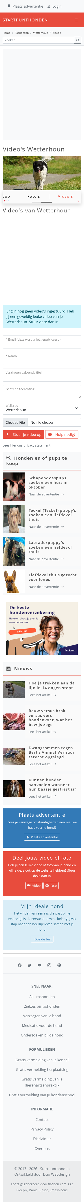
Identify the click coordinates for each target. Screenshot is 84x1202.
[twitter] (29, 965)
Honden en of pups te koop (36, 460)
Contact (42, 1119)
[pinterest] (59, 965)
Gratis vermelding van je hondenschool (42, 1095)
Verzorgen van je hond (42, 1015)
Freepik (21, 1190)
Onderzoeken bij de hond (42, 1035)
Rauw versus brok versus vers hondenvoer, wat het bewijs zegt (50, 717)
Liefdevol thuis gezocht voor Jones (53, 577)
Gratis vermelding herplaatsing (42, 1069)
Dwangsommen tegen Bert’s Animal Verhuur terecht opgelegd (52, 752)
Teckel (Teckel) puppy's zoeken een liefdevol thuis (52, 515)
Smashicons (59, 1190)
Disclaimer (42, 1138)
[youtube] (39, 965)
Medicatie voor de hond (42, 1025)
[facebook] (20, 965)
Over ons (42, 1148)
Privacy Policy (42, 1129)
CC (70, 1184)
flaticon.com (57, 1184)
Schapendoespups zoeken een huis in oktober (48, 482)
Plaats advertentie (28, 6)
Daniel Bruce (38, 1190)
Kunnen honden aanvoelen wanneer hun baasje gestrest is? (53, 784)
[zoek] (77, 40)
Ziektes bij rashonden (42, 1006)
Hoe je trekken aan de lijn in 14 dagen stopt (52, 685)
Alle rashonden (42, 996)
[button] (6, 202)
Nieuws (23, 668)
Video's (65, 196)
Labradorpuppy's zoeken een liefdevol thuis (50, 547)
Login (57, 6)
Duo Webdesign (56, 1174)
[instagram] (49, 965)
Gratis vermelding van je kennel (42, 1059)
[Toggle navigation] (76, 20)
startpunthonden (7, 20)
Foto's (34, 196)
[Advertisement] (42, 94)
